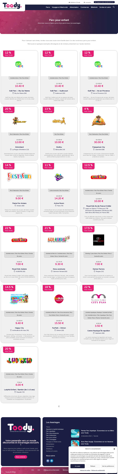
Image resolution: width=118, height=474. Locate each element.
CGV (39, 470)
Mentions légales (68, 470)
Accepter (77, 466)
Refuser (92, 466)
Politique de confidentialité (98, 470)
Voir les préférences (108, 466)
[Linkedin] (51, 460)
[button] (114, 449)
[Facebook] (48, 460)
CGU (32, 470)
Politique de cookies (85, 470)
